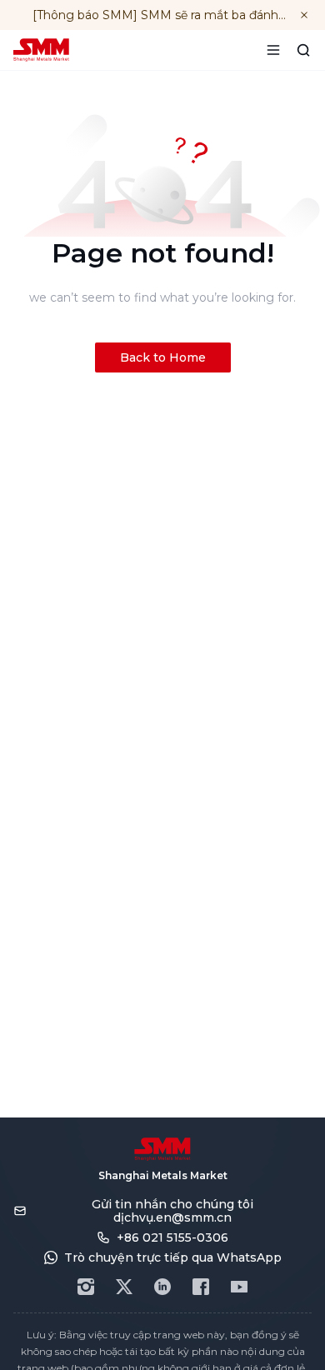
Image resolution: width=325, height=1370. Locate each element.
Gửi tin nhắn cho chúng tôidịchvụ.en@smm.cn (172, 1211)
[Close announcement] (304, 15)
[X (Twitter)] (124, 1286)
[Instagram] (85, 1286)
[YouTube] (239, 1286)
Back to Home (163, 357)
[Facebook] (200, 1286)
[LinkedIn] (162, 1286)
